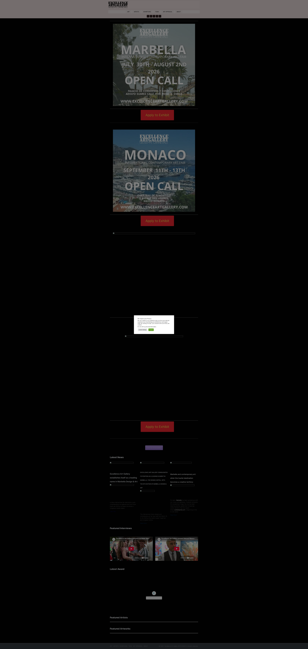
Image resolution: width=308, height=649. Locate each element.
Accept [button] (151, 329)
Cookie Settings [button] (142, 329)
